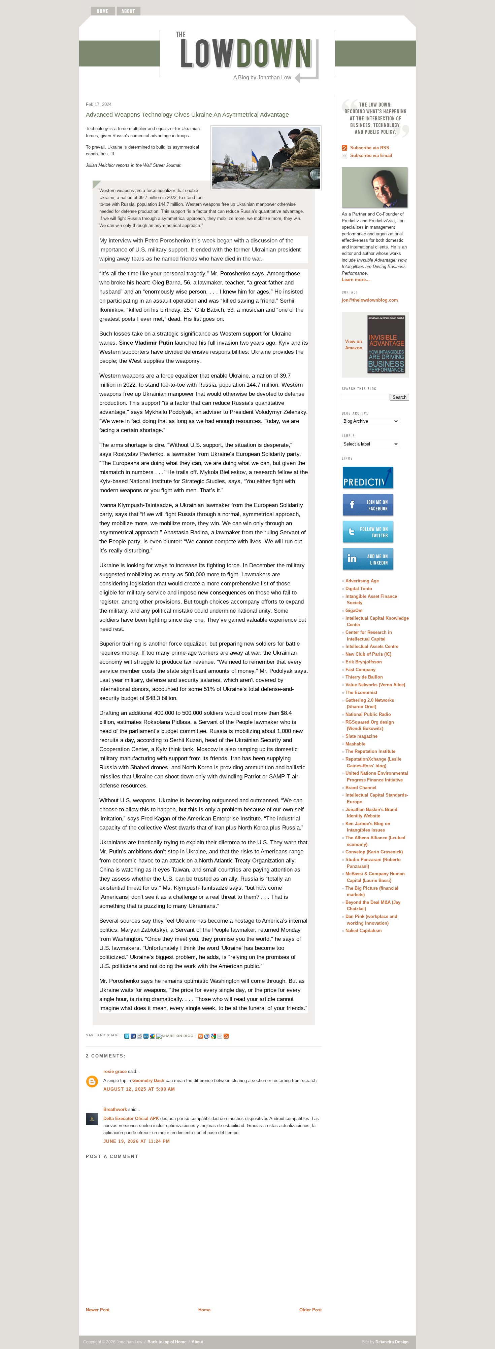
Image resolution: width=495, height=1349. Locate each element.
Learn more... (356, 279)
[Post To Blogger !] (200, 1035)
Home (204, 1309)
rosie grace (115, 1071)
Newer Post (97, 1309)
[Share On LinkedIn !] (145, 1035)
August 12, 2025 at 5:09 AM (139, 1089)
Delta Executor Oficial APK (131, 1118)
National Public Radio (368, 714)
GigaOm (354, 610)
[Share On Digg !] (176, 1035)
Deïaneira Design (391, 1342)
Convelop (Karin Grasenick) (374, 851)
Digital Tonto (358, 588)
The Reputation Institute (370, 751)
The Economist (361, 692)
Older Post (310, 1309)
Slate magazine (361, 736)
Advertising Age (362, 580)
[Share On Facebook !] (133, 1035)
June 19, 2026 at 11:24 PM (136, 1141)
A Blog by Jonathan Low (262, 77)
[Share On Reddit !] (139, 1035)
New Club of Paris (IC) (368, 654)
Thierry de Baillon (364, 677)
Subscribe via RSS (369, 147)
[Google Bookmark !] (213, 1035)
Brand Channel (360, 787)
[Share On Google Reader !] (206, 1035)
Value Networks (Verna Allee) (375, 684)
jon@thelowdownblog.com (370, 300)
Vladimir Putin (154, 343)
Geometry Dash (148, 1080)
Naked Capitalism (363, 930)
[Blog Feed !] (226, 1035)
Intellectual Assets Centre (371, 646)
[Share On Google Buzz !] (152, 1035)
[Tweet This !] (126, 1035)
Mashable (355, 743)
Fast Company (360, 669)
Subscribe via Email (371, 155)
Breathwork (115, 1109)
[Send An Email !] (219, 1035)
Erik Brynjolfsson (363, 661)
